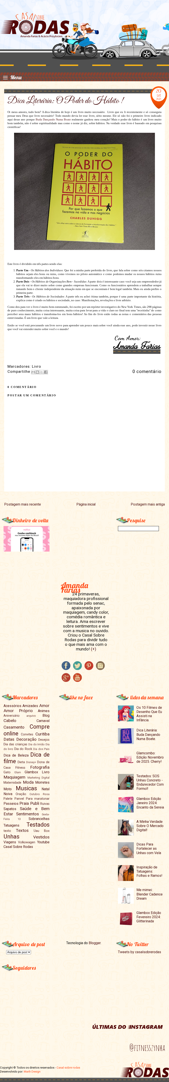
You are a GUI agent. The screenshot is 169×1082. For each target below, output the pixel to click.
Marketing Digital (39, 777)
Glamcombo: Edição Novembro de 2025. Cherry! (150, 757)
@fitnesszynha (147, 1047)
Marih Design (32, 1071)
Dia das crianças (15, 744)
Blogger (95, 943)
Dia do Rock (23, 749)
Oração (21, 794)
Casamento (14, 727)
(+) (93, 649)
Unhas (11, 836)
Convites (27, 734)
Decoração (26, 739)
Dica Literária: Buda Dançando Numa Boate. (148, 734)
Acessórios (12, 706)
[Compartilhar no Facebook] (46, 372)
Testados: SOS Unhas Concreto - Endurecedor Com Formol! (150, 782)
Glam (17, 772)
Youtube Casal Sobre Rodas (27, 844)
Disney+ (31, 762)
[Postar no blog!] (37, 372)
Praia (24, 803)
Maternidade (12, 783)
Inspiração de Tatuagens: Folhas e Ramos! (149, 871)
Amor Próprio (18, 710)
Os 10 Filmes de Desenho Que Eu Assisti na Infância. (149, 713)
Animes (44, 711)
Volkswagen (26, 842)
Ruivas (45, 804)
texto (7, 831)
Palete (8, 799)
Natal (46, 789)
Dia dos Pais (41, 749)
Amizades (30, 706)
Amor (44, 705)
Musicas (26, 788)
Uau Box (42, 831)
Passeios (11, 803)
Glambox (31, 772)
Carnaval (43, 721)
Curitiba (42, 734)
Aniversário (12, 716)
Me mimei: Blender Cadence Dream (149, 894)
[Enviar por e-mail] (33, 372)
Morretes (42, 782)
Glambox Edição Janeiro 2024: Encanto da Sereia (150, 803)
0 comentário (147, 371)
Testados (38, 824)
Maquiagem (14, 777)
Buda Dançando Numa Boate (53, 119)
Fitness (20, 768)
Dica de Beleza (16, 755)
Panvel (19, 799)
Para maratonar (38, 799)
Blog (46, 715)
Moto (8, 789)
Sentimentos (27, 813)
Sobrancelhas (39, 819)
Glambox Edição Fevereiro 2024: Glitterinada (148, 917)
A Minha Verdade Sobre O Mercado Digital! (149, 826)
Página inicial (86, 504)
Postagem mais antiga (148, 504)
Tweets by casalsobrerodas (139, 952)
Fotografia (40, 767)
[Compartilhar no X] (41, 372)
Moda (28, 782)
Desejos (44, 740)
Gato (7, 772)
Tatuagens (11, 825)
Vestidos (41, 837)
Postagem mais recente (22, 504)
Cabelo (10, 720)
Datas (9, 739)
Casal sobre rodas (68, 1067)
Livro (36, 366)
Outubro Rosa (39, 794)
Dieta (21, 762)
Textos (22, 830)
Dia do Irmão (36, 744)
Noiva (8, 794)
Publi (34, 803)
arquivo (31, 715)
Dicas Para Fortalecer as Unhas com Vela (148, 848)
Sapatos (10, 809)
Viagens (10, 842)
